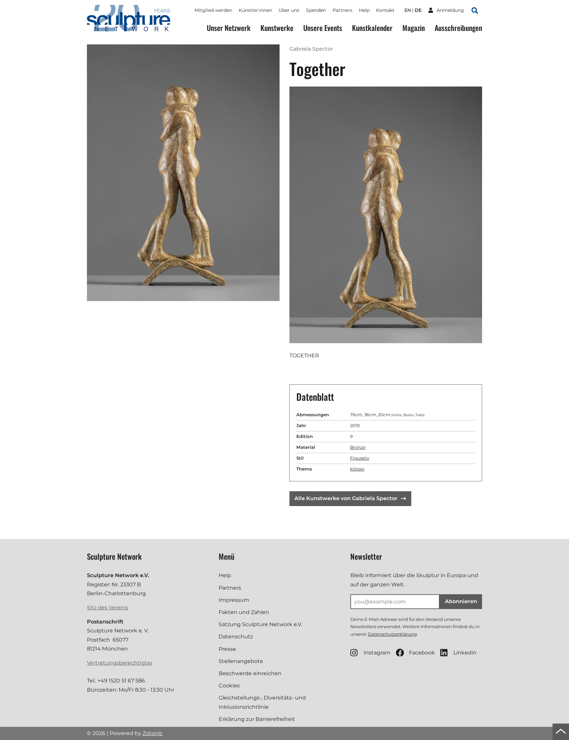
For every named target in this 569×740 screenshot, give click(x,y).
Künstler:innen (255, 10)
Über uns (289, 10)
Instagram (377, 653)
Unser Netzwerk (229, 28)
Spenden (316, 10)
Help (364, 10)
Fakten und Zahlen (244, 612)
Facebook (422, 653)
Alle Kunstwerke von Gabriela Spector (345, 498)
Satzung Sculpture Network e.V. (260, 624)
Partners (342, 10)
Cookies (229, 685)
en (407, 10)
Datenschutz (236, 636)
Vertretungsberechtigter (119, 663)
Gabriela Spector (311, 49)
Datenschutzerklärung (392, 634)
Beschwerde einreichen (250, 673)
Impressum (234, 600)
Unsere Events (322, 28)
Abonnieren (461, 601)
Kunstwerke (276, 28)
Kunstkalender (372, 28)
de (418, 10)
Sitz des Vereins (107, 607)
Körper (357, 469)
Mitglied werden (213, 10)
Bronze (358, 447)
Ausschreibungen (458, 28)
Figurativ (359, 458)
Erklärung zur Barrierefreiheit (257, 719)
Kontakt (385, 10)
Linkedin (464, 653)
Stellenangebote (241, 661)
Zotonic (153, 733)
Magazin (413, 28)
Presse (227, 649)
